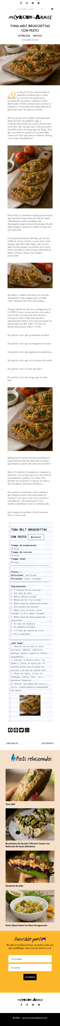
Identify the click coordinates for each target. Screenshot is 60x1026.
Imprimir (37, 537)
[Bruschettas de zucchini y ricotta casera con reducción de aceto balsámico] (30, 839)
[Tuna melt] (30, 800)
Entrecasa (24, 35)
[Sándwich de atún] (30, 882)
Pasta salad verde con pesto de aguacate (26, 925)
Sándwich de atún (14, 885)
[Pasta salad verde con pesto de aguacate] (30, 921)
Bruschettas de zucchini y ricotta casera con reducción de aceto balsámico (28, 845)
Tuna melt (10, 803)
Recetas (37, 35)
